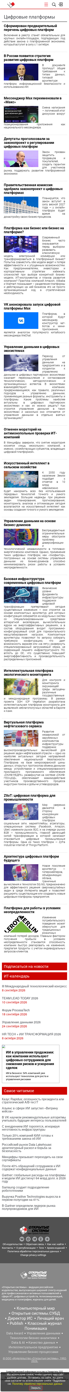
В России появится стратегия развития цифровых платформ (28, 58)
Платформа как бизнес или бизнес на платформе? (34, 230)
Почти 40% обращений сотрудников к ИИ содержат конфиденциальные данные (31, 1167)
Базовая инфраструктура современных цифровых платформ (32, 581)
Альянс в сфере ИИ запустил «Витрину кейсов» (30, 1109)
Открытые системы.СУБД (36, 1313)
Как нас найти (55, 1244)
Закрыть (36, 1387)
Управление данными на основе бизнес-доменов (30, 523)
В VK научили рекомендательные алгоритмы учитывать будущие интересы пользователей (34, 1118)
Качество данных (41, 1342)
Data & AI (18, 1342)
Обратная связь (35, 1244)
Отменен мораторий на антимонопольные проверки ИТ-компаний (30, 433)
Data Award (14, 1333)
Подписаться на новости (26, 966)
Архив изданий (56, 1247)
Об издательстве (13, 1244)
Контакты (7, 1247)
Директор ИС (20, 1318)
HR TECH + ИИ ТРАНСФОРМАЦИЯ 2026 (31, 1034)
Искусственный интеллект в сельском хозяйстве (26, 465)
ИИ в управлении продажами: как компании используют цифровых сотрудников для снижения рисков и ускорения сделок (30, 1060)
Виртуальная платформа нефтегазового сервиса (24, 724)
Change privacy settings (33, 1255)
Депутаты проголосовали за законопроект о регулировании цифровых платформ (29, 142)
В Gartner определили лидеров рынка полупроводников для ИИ (28, 1207)
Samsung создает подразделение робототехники (25, 1188)
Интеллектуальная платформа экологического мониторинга (28, 672)
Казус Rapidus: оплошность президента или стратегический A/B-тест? (33, 1100)
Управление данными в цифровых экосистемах (31, 349)
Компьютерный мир (36, 1308)
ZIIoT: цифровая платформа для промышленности (29, 797)
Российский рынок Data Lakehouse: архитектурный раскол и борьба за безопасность (27, 1147)
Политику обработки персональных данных (37, 1383)
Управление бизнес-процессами (33, 1352)
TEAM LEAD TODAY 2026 (20, 998)
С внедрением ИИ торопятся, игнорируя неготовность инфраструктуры (31, 1128)
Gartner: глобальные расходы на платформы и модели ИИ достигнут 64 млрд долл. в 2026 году (34, 1178)
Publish (16, 1323)
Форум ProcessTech (16, 1010)
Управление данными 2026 (21, 1022)
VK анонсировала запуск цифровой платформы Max (32, 306)
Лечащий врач (50, 1318)
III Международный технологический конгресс (34, 986)
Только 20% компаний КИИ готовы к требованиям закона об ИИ (27, 1137)
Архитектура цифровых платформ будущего (31, 858)
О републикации (26, 1247)
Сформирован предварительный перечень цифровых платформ (30, 28)
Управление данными (43, 1333)
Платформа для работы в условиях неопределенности (32, 910)
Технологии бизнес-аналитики (33, 1338)
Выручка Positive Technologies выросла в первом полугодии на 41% (31, 1198)
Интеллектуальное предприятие (33, 1347)
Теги (41, 1247)
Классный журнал (45, 1323)
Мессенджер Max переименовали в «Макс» (33, 100)
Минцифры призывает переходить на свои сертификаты (32, 1158)
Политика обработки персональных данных (33, 1251)
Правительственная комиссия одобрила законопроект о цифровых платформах (33, 189)
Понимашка (36, 1328)
